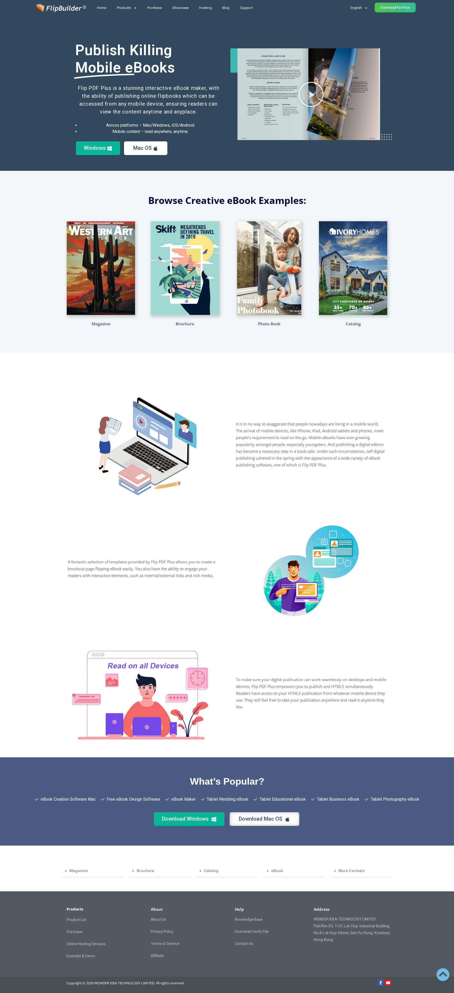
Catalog (211, 870)
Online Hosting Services (86, 944)
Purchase (154, 8)
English (356, 8)
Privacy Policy (162, 931)
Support (246, 8)
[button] (311, 94)
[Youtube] (388, 982)
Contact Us (244, 943)
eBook (277, 870)
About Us (158, 919)
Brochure (185, 323)
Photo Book (269, 323)
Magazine (101, 323)
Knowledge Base (248, 919)
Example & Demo (81, 956)
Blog (226, 8)
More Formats (351, 870)
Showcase (180, 8)
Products (124, 8)
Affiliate (157, 956)
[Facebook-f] (380, 982)
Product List (76, 920)
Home (101, 8)
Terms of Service (165, 943)
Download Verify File (252, 931)
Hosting (205, 8)
